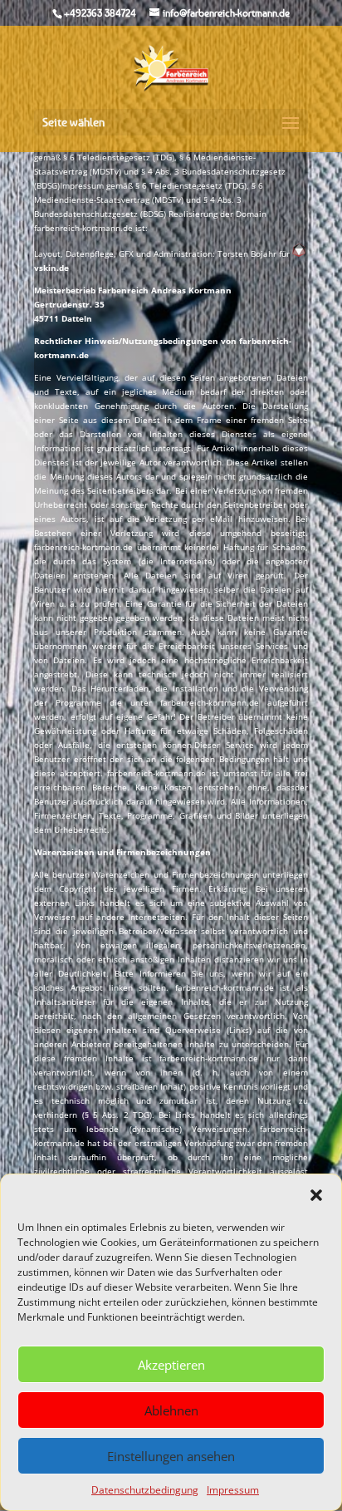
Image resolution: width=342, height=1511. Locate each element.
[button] (316, 1195)
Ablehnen (171, 1410)
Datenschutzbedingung (144, 1490)
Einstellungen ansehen (171, 1456)
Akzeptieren (171, 1364)
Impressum (233, 1490)
